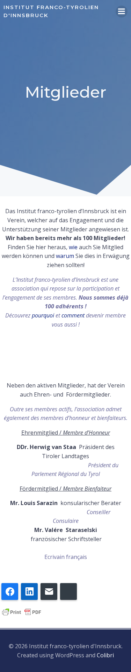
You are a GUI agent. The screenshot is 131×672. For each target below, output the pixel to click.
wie (73, 247)
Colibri (105, 655)
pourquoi (43, 315)
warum (65, 256)
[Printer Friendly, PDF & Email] (21, 611)
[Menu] (122, 12)
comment (73, 315)
